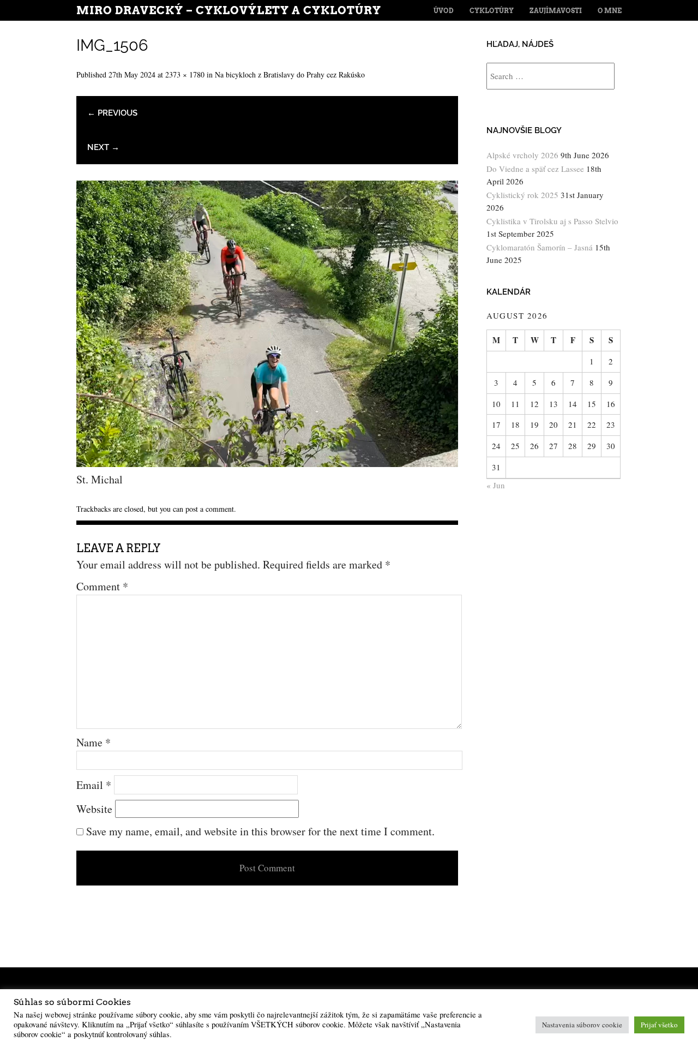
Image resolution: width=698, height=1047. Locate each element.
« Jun (495, 485)
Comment (102, 586)
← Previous (112, 113)
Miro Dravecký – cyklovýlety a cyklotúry (228, 10)
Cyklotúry (492, 11)
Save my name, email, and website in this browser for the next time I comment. (260, 831)
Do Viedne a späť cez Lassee (535, 168)
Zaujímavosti (555, 11)
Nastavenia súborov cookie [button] (582, 1025)
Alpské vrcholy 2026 (522, 154)
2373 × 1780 (184, 74)
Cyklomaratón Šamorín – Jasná (539, 247)
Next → (103, 147)
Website (94, 808)
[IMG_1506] (267, 463)
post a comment (209, 509)
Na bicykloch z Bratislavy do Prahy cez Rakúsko (290, 74)
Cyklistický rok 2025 (522, 194)
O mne (610, 11)
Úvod (444, 11)
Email (93, 784)
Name (93, 742)
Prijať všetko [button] (659, 1025)
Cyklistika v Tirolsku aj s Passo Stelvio (552, 221)
